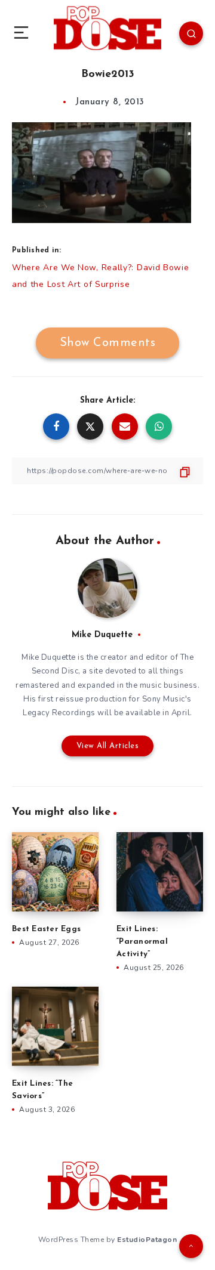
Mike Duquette (102, 635)
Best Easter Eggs (46, 929)
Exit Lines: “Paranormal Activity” (142, 941)
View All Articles (107, 746)
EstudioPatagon (147, 1239)
